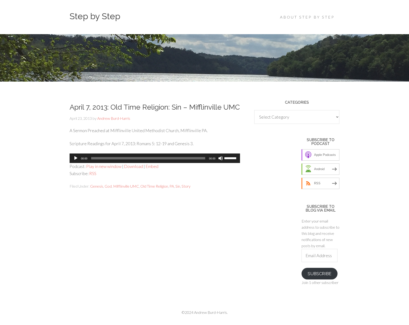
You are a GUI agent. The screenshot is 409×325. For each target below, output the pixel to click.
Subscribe (319, 273)
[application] (155, 158)
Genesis (96, 186)
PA (171, 186)
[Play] (75, 158)
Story (186, 186)
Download (133, 166)
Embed (152, 166)
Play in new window (103, 166)
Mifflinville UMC (126, 186)
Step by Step (95, 16)
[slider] (231, 157)
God (108, 186)
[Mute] (220, 158)
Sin (177, 186)
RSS (92, 173)
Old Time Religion (154, 186)
